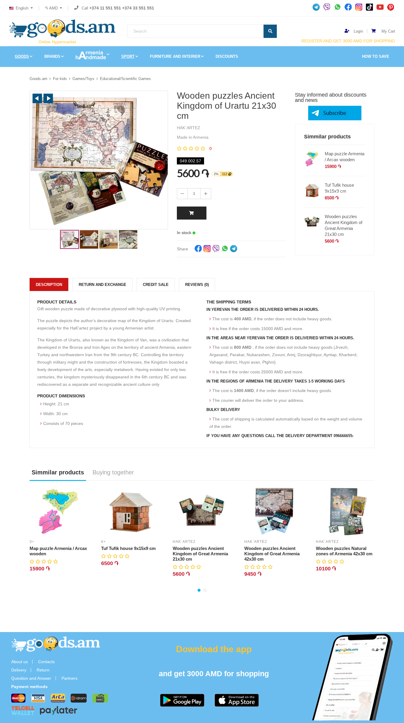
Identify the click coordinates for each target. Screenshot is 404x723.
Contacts (46, 662)
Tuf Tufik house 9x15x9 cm (339, 188)
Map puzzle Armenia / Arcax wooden (344, 156)
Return (43, 670)
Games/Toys (83, 78)
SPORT (128, 56)
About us (19, 662)
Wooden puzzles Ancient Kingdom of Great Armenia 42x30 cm (272, 554)
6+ (103, 542)
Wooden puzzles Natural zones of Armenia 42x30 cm (344, 551)
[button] (37, 98)
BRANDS (52, 56)
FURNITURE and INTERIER (175, 56)
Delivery (18, 670)
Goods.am (38, 78)
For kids (60, 78)
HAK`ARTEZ (184, 542)
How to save (375, 56)
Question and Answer (31, 678)
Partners (69, 678)
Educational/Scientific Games (125, 78)
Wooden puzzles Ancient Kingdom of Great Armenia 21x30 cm (343, 225)
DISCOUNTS (227, 56)
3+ (32, 542)
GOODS (22, 56)
